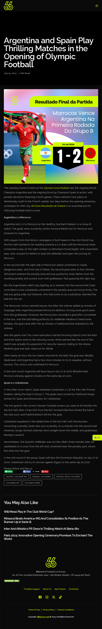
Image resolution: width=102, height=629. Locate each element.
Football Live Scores (41, 476)
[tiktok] (61, 597)
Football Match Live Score (68, 476)
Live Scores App (12, 483)
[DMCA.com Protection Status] (12, 581)
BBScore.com (43, 617)
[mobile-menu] (94, 5)
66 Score (36, 206)
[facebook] (41, 597)
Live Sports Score (32, 483)
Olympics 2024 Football (56, 188)
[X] (54, 597)
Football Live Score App (16, 476)
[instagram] (47, 597)
